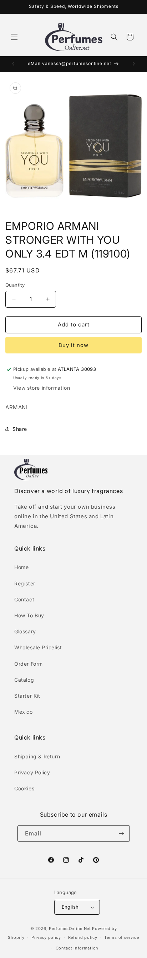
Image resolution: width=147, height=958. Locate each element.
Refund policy (82, 937)
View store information (41, 388)
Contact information (77, 948)
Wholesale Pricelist (38, 647)
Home (21, 567)
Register (24, 583)
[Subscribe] (122, 833)
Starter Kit (27, 696)
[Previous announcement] (13, 64)
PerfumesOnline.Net (70, 928)
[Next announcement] (134, 64)
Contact (24, 599)
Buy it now (73, 345)
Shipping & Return (37, 756)
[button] (14, 37)
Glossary (25, 631)
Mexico (23, 712)
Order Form (28, 664)
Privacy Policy (32, 772)
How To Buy (29, 615)
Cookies (24, 788)
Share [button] (19, 429)
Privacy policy (46, 937)
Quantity (15, 285)
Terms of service (121, 937)
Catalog (24, 680)
